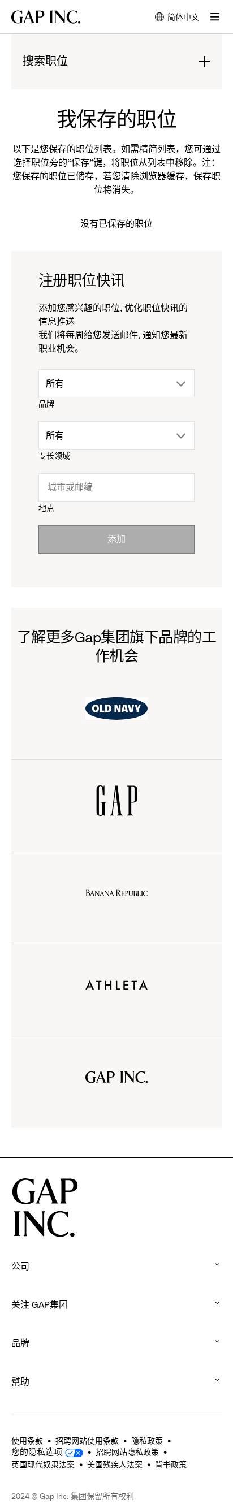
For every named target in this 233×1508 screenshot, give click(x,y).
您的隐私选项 (36, 1452)
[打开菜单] (215, 17)
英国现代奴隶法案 (43, 1464)
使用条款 (27, 1440)
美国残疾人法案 (115, 1464)
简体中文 (177, 17)
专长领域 (54, 455)
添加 (116, 539)
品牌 (46, 403)
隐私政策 (147, 1440)
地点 (46, 507)
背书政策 (171, 1464)
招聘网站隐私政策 (127, 1452)
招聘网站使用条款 (87, 1440)
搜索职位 (45, 62)
